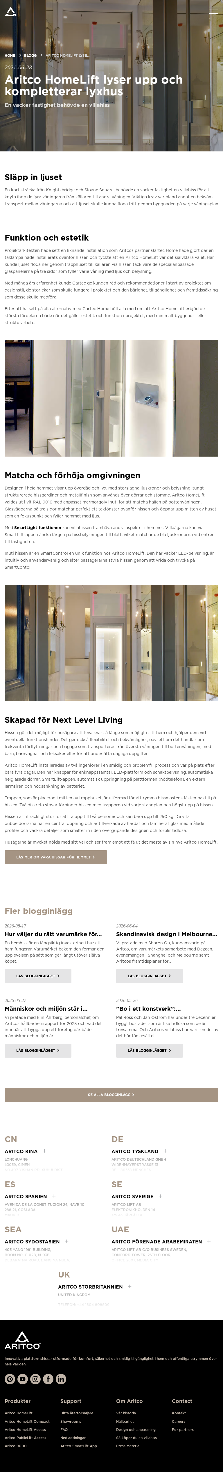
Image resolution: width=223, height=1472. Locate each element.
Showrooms (70, 1421)
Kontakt (179, 1413)
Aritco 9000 (16, 1446)
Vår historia (126, 1413)
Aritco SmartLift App (78, 1446)
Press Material (128, 1446)
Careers (178, 1421)
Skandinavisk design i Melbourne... (166, 934)
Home (10, 55)
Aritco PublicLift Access (25, 1438)
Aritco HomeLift (19, 1413)
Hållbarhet (125, 1421)
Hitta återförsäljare (76, 1413)
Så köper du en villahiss (136, 1438)
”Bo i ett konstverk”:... (148, 1008)
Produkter (17, 1401)
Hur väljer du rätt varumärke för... (53, 934)
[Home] (11, 11)
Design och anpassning (136, 1429)
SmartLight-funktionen (37, 527)
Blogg (30, 55)
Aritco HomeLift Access (25, 1429)
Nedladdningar (73, 1438)
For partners (183, 1429)
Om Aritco (129, 1401)
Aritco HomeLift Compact (27, 1421)
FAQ (64, 1429)
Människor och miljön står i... (46, 1008)
